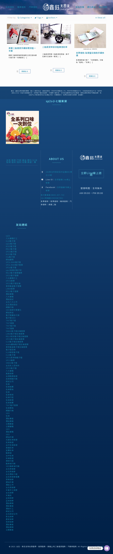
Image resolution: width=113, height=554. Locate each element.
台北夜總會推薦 (12, 476)
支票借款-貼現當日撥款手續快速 (90, 54)
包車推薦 (10, 386)
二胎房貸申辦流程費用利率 (54, 46)
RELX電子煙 (11, 249)
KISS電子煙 (11, 246)
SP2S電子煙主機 (13, 283)
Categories (25, 17)
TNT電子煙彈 (12, 405)
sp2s (8, 235)
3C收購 (35, 161)
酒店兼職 (10, 294)
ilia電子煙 (10, 257)
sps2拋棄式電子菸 (14, 270)
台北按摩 (10, 492)
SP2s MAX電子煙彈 (14, 264)
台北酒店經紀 (12, 304)
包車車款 (10, 394)
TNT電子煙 (11, 320)
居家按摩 (10, 519)
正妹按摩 (10, 498)
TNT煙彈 (10, 323)
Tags (39, 17)
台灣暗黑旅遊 (12, 376)
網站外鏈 (10, 437)
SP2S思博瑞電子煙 (14, 357)
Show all (101, 17)
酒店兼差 (10, 418)
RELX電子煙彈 (12, 291)
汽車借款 (19, 161)
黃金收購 (24, 161)
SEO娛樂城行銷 (13, 466)
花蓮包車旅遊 (12, 439)
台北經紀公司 (12, 513)
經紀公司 (10, 381)
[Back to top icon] (102, 549)
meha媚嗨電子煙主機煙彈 (17, 344)
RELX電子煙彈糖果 (14, 272)
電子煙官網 (11, 349)
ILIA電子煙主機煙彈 (14, 341)
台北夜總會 (11, 468)
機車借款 (14, 161)
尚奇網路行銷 (12, 378)
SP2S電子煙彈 (12, 275)
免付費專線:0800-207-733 (52, 195)
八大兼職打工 (12, 238)
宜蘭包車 (10, 450)
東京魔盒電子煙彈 (13, 286)
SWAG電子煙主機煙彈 (15, 331)
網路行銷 (10, 307)
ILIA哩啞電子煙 (12, 352)
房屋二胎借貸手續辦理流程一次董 (22, 49)
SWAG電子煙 (11, 362)
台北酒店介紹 (12, 474)
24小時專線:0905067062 (52, 198)
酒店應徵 (10, 421)
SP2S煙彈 (10, 280)
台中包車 (10, 455)
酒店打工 (10, 508)
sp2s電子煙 (11, 243)
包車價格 (10, 389)
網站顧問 (10, 259)
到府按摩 (10, 521)
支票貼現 (8, 161)
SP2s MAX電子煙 (13, 262)
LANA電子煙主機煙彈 (15, 333)
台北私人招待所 (12, 365)
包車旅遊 (10, 400)
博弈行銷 (10, 461)
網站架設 (10, 312)
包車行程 (10, 397)
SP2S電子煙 (11, 251)
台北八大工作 (12, 302)
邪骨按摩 (10, 479)
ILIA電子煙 (10, 241)
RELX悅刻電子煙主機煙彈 (17, 336)
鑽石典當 (29, 161)
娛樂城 (9, 453)
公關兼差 (10, 423)
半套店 (9, 495)
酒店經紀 (10, 299)
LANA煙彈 (10, 288)
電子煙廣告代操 (12, 315)
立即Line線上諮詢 (91, 174)
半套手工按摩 (12, 490)
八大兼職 (10, 296)
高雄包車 (10, 447)
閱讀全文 (25, 71)
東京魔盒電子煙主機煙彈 (16, 347)
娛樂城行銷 (11, 463)
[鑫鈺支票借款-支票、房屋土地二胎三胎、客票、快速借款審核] (56, 7)
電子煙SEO (11, 317)
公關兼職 (10, 426)
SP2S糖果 (10, 360)
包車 (8, 384)
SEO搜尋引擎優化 (13, 310)
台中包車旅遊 (12, 445)
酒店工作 (10, 484)
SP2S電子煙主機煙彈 (15, 339)
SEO (8, 413)
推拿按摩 (10, 373)
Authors (52, 17)
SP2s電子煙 (11, 267)
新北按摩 (10, 516)
